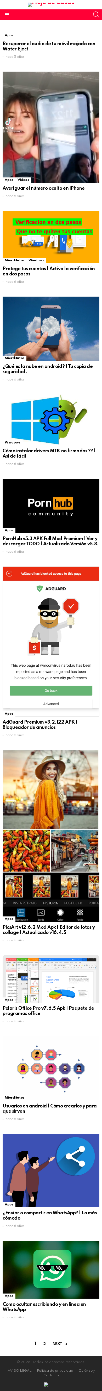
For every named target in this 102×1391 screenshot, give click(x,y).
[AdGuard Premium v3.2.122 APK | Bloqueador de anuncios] (51, 642)
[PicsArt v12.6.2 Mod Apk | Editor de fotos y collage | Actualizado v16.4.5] (51, 835)
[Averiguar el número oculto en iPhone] (51, 127)
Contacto (51, 1375)
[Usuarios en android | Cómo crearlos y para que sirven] (51, 1068)
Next (57, 1344)
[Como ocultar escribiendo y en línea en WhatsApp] (51, 1270)
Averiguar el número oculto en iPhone (44, 188)
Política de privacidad (55, 1370)
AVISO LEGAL (20, 1370)
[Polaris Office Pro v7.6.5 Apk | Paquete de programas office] (51, 979)
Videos (23, 180)
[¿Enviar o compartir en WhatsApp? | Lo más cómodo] (51, 1170)
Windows (36, 260)
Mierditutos (14, 260)
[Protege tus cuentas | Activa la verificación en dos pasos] (51, 237)
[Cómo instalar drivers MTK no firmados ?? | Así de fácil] (51, 419)
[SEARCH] (96, 14)
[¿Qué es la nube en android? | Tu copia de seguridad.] (51, 329)
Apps (9, 35)
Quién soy (86, 1370)
